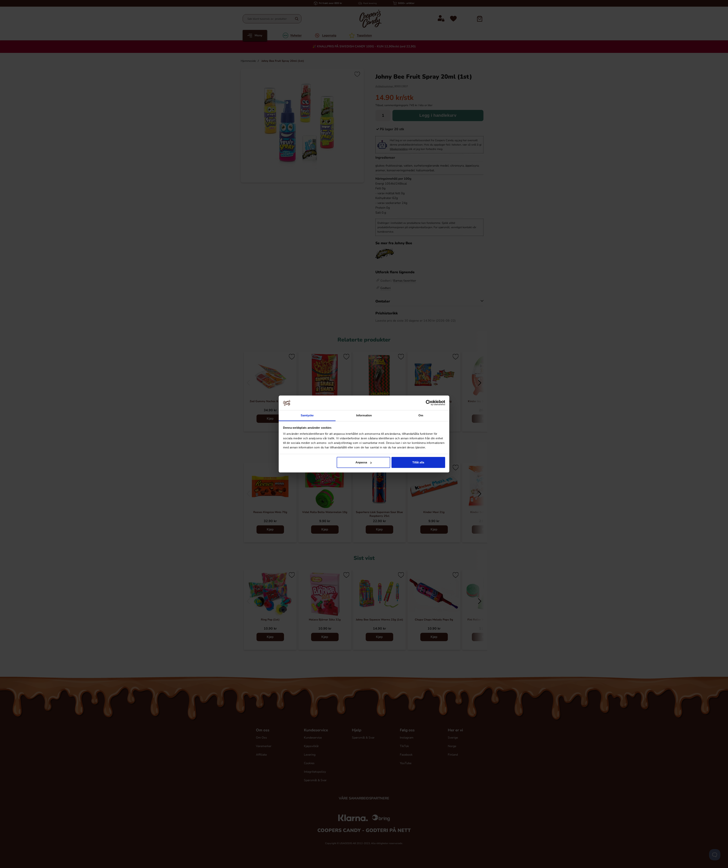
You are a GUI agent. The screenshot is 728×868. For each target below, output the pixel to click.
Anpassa (361, 462)
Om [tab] (420, 415)
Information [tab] (364, 415)
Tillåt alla (418, 462)
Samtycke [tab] (307, 415)
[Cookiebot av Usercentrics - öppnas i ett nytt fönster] (428, 403)
